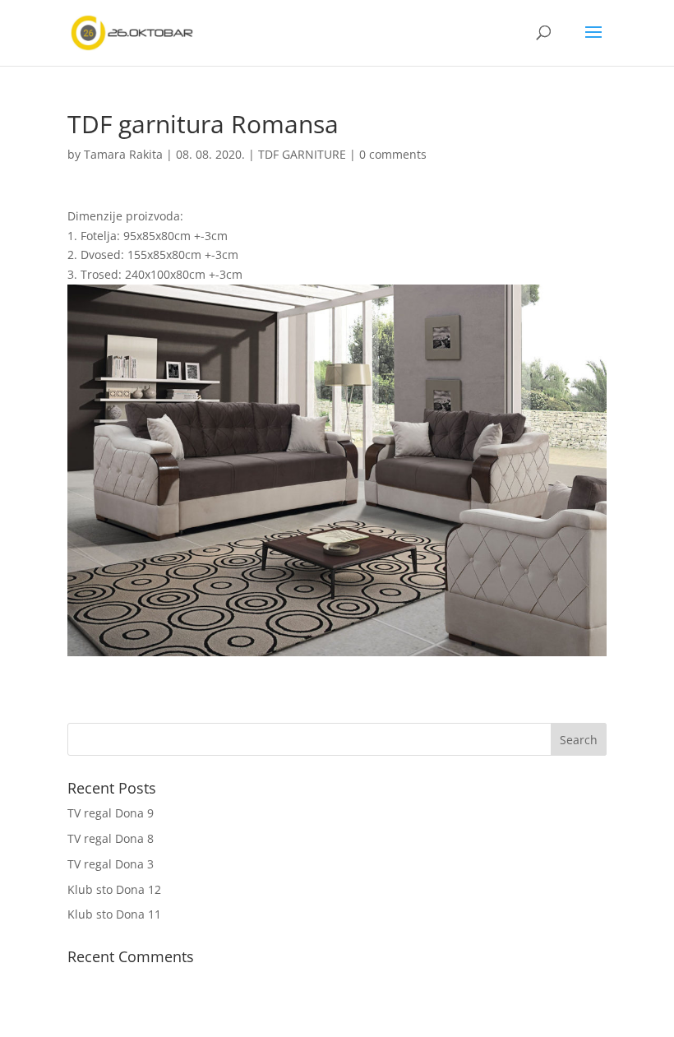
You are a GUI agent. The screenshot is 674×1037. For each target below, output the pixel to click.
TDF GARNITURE (302, 154)
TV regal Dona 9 (110, 813)
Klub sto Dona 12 (114, 889)
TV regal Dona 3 (110, 864)
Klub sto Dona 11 (114, 914)
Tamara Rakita (123, 154)
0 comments (393, 154)
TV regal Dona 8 (110, 838)
